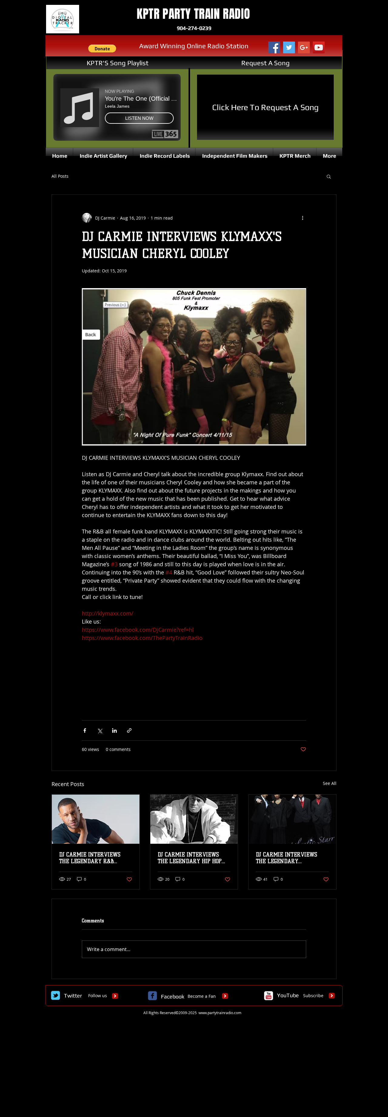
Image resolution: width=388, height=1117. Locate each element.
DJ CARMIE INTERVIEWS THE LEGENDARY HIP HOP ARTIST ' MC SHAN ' (190, 858)
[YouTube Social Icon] (319, 47)
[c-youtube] (268, 995)
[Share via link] (129, 730)
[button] (102, 48)
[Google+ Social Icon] (304, 47)
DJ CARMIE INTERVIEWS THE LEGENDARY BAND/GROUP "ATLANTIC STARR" (286, 858)
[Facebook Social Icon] (274, 47)
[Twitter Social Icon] (289, 47)
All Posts (60, 176)
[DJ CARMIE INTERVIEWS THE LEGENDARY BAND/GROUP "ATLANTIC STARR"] (292, 819)
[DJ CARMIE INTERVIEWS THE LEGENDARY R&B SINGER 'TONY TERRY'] (95, 819)
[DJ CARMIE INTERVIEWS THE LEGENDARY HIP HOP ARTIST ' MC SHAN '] (194, 819)
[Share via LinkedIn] (114, 730)
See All (329, 783)
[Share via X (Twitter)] (99, 730)
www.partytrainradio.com (220, 1012)
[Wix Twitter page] (55, 995)
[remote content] (194, 678)
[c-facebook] (152, 995)
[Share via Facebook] (85, 730)
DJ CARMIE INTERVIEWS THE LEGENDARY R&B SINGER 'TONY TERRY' (89, 858)
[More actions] (302, 217)
